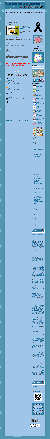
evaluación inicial (40, 309)
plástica (42, 354)
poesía (43, 355)
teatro (38, 373)
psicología (39, 363)
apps (37, 237)
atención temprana (35, 243)
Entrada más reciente (9, 120)
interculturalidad (34, 324)
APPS (14, 12)
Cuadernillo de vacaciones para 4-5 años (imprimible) (40, 103)
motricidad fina (35, 340)
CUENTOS (21, 12)
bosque (42, 247)
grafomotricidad (34, 317)
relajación (37, 367)
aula (35, 244)
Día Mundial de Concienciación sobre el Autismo (38, 290)
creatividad (42, 264)
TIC (38, 374)
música (42, 340)
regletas (33, 367)
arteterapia (35, 240)
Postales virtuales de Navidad (38, 153)
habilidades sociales (39, 318)
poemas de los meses (37, 355)
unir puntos (40, 376)
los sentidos (40, 331)
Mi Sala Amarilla (35, 387)
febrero (35, 213)
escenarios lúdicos (34, 305)
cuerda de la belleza (41, 266)
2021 (34, 143)
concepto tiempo (39, 257)
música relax (36, 341)
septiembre (35, 204)
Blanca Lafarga (10, 86)
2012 (34, 223)
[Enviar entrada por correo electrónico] (13, 70)
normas (38, 344)
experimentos (10, 71)
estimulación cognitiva (36, 307)
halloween (34, 319)
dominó (40, 297)
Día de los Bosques (37, 280)
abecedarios (34, 234)
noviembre (35, 148)
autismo (40, 244)
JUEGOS (17, 12)
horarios (37, 320)
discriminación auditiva (36, 294)
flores (38, 314)
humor (41, 320)
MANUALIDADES (26, 9)
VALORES (7, 12)
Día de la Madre (35, 278)
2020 (34, 144)
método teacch (35, 337)
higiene (39, 319)
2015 (34, 219)
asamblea (33, 241)
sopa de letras (35, 372)
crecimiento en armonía (38, 265)
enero (35, 214)
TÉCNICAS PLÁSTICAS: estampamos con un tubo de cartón (38, 201)
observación (34, 346)
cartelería (40, 250)
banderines (38, 245)
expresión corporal (35, 311)
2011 (34, 224)
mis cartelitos (35, 12)
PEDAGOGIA (11, 12)
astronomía (33, 242)
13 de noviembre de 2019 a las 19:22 (13, 89)
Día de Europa (38, 276)
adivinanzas (38, 235)
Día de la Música (36, 279)
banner (43, 245)
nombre (33, 344)
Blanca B (9, 92)
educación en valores (39, 300)
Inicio (19, 120)
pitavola (9, 80)
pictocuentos (40, 353)
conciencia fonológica (38, 259)
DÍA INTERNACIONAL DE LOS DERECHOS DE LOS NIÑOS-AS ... (39, 169)
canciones (39, 249)
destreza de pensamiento (36, 273)
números (39, 345)
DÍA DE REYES (36, 282)
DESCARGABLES (8, 9)
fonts (41, 314)
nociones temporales (39, 343)
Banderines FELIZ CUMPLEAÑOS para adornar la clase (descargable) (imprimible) (39, 95)
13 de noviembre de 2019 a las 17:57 (13, 83)
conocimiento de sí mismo (36, 260)
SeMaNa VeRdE (41, 370)
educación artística (40, 298)
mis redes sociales (29, 12)
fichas (36, 312)
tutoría (39, 375)
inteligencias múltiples (38, 323)
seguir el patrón (34, 370)
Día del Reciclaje (38, 285)
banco (33, 245)
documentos (34, 297)
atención (39, 242)
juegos (38, 326)
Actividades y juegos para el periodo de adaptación (39, 111)
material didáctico (40, 335)
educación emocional (40, 299)
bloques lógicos (37, 247)
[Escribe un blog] (16, 71)
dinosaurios (34, 293)
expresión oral (41, 311)
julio (34, 207)
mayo (35, 209)
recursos (42, 365)
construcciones (40, 262)
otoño (14, 71)
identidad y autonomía (36, 321)
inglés (37, 322)
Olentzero (40, 346)
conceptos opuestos (41, 258)
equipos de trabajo (35, 304)
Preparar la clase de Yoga (37, 170)
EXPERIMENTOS (13, 9)
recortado (34, 365)
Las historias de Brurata (36, 391)
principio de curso (40, 358)
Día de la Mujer (41, 278)
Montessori (38, 338)
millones (40, 337)
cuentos (33, 266)
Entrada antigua (27, 120)
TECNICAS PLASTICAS (20, 9)
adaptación (33, 235)
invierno (40, 324)
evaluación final (34, 309)
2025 (34, 138)
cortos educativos (35, 264)
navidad (42, 341)
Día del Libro (42, 282)
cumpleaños (42, 267)
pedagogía (34, 351)
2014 (34, 220)
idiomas (33, 322)
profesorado (41, 360)
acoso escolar (40, 234)
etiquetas (33, 308)
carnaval (34, 250)
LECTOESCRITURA (31, 9)
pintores (33, 354)
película (40, 352)
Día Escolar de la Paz (38, 287)
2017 (34, 217)
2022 (34, 142)
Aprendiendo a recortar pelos (38, 183)
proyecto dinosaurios (38, 362)
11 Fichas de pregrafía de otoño (38, 196)
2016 (34, 218)
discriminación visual (36, 295)
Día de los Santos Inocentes (39, 281)
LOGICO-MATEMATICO (38, 9)
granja (40, 317)
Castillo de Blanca (35, 386)
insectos (42, 322)
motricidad (39, 339)
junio (34, 208)
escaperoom (41, 304)
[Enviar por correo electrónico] (15, 71)
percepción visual (34, 353)
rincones (42, 367)
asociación (40, 241)
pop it (39, 356)
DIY (40, 296)
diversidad (34, 296)
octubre (35, 203)
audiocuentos (42, 243)
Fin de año (39, 313)
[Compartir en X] (17, 71)
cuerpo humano (36, 267)
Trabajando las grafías (39, 98)
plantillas (37, 354)
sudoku (40, 372)
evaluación (40, 308)
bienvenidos (35, 246)
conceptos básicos (34, 258)
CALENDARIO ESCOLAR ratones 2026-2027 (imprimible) (40, 119)
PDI (40, 350)
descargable (41, 270)
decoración (36, 268)
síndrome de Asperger (41, 371)
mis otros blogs (40, 12)
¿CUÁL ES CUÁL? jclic (37, 199)
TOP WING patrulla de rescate (38, 184)
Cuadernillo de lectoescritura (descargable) (38, 107)
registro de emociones (38, 366)
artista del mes (40, 240)
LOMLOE (35, 331)
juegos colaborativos (35, 327)
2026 (34, 137)
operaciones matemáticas (36, 347)
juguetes (42, 327)
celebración (35, 253)
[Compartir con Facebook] (18, 71)
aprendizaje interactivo (39, 238)
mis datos (24, 12)
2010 (34, 225)
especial (42, 305)
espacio (39, 305)
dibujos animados (39, 292)
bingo (40, 246)
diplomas (40, 293)
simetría (35, 371)
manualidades (36, 334)
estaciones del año (38, 306)
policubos (35, 356)
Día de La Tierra (41, 279)
